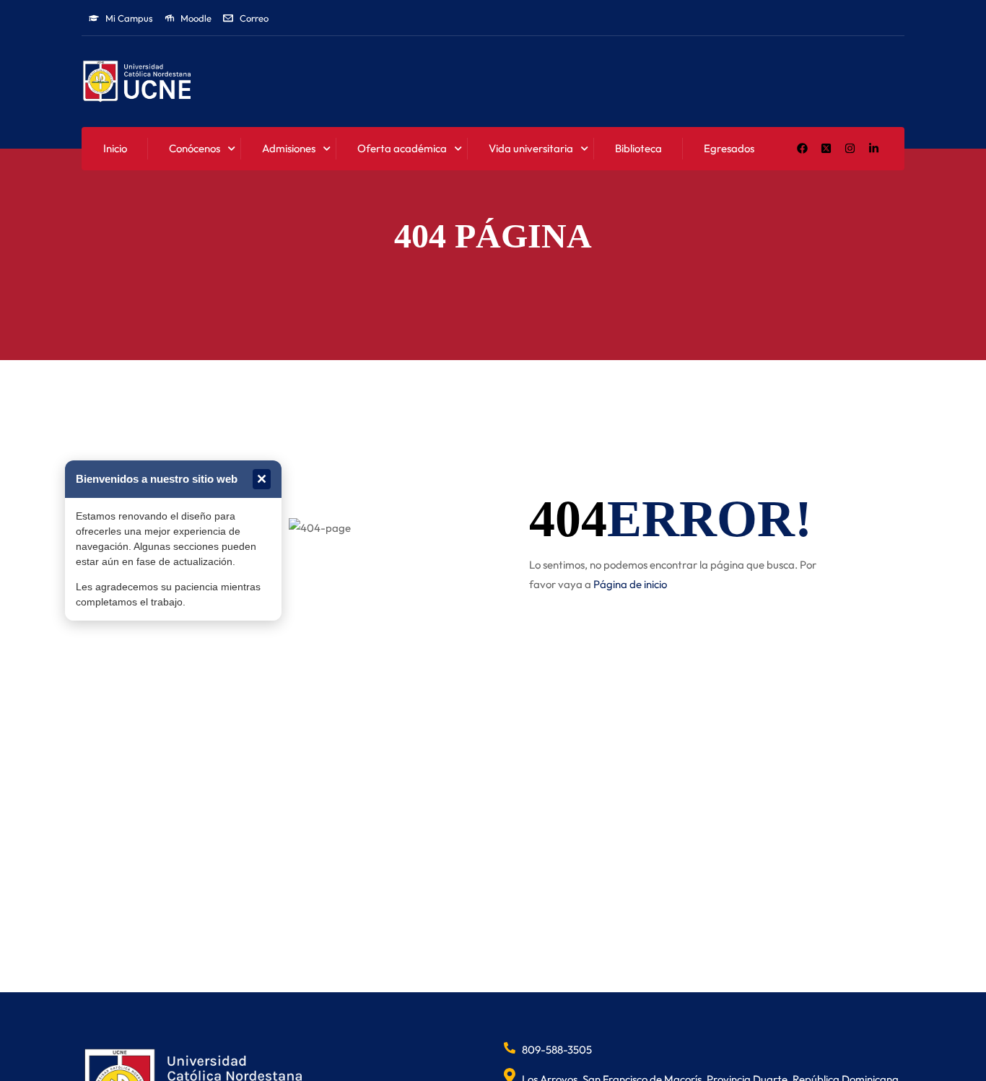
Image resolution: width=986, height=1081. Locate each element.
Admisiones (288, 148)
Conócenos (194, 148)
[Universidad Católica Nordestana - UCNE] (137, 82)
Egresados (729, 148)
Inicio (115, 148)
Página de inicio (630, 584)
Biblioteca (638, 148)
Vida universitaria (531, 148)
